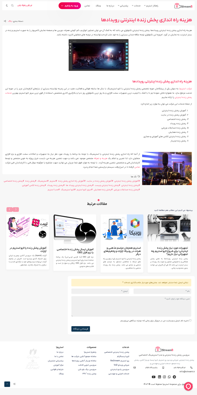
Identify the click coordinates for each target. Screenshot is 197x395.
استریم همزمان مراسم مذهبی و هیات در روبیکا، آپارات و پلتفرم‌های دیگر (122, 251)
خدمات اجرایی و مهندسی (118, 373)
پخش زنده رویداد (55, 185)
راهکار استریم (152, 5)
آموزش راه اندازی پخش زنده (71, 181)
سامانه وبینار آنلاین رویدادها (84, 360)
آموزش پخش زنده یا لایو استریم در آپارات (28, 249)
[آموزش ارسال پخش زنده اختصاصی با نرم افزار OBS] (74, 229)
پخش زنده (30, 181)
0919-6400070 (151, 367)
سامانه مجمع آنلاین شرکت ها (84, 356)
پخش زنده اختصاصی (13, 181)
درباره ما (110, 5)
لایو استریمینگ (67, 189)
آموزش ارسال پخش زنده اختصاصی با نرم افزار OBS (75, 251)
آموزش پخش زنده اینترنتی (126, 181)
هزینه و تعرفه (100, 158)
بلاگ (10, 21)
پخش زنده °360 (89, 373)
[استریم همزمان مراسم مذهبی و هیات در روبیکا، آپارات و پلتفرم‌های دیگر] (122, 228)
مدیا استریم (53, 189)
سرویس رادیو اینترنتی (119, 369)
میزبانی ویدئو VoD (121, 365)
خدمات (137, 5)
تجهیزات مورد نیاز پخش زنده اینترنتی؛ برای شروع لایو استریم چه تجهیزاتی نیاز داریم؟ (169, 251)
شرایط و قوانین (56, 369)
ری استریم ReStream (119, 360)
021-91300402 (24, 5)
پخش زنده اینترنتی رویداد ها (79, 185)
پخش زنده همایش (102, 189)
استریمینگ (42, 181)
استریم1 (166, 384)
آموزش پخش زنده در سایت (99, 181)
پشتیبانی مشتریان (55, 360)
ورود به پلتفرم (71, 5)
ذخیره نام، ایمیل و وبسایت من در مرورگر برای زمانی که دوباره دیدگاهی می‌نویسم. (154, 320)
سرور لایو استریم (84, 189)
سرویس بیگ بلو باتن (87, 369)
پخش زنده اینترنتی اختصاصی (116, 352)
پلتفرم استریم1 (90, 352)
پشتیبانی (124, 5)
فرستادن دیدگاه (80, 328)
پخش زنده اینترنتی (129, 185)
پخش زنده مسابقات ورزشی (126, 189)
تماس (87, 5)
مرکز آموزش (58, 365)
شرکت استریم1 (185, 88)
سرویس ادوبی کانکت (87, 365)
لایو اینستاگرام (123, 356)
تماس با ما (59, 356)
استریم (53, 181)
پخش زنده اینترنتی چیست (107, 185)
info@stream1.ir (187, 371)
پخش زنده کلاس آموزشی (33, 185)
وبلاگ (98, 5)
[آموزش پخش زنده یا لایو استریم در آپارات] (27, 228)
